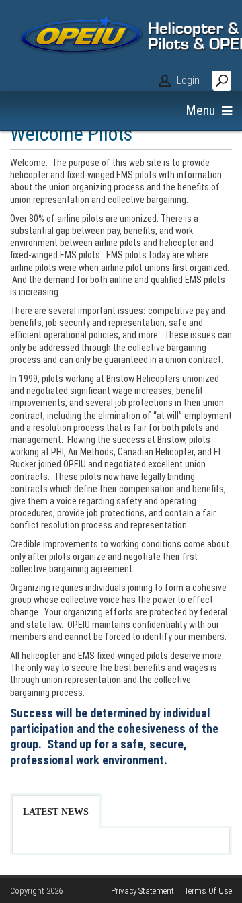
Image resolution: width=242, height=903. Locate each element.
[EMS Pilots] (121, 47)
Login (188, 80)
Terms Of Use (208, 890)
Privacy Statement (142, 890)
